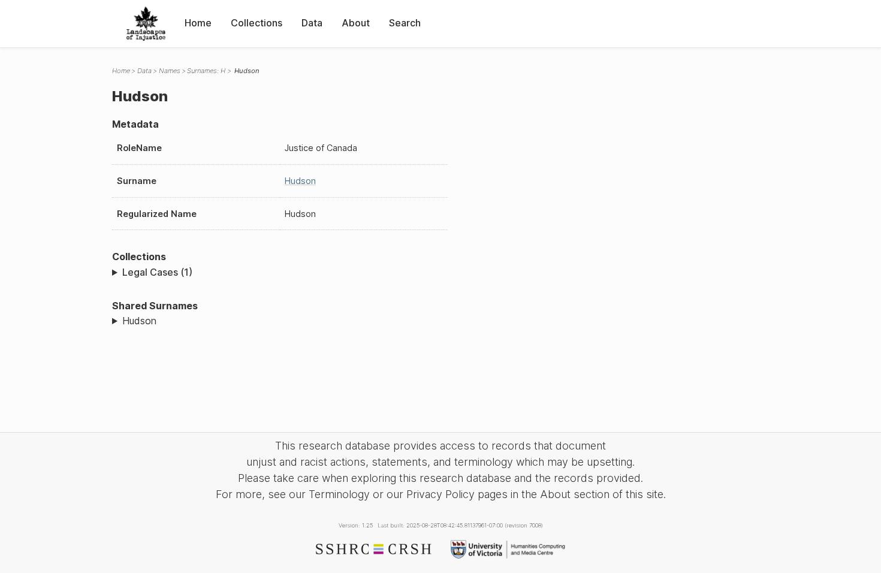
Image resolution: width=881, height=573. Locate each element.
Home (198, 23)
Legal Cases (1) (157, 272)
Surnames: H (206, 71)
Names (169, 71)
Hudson (300, 181)
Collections (256, 23)
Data (311, 23)
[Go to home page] (146, 23)
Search (405, 23)
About (356, 23)
